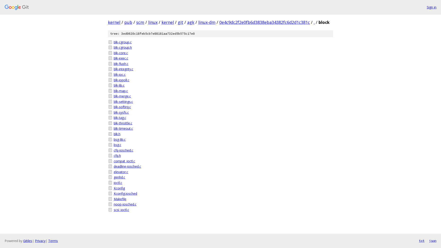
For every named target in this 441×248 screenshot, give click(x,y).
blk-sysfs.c (121, 112)
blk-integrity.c (123, 69)
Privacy (40, 241)
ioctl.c (118, 182)
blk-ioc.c (120, 74)
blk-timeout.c (123, 128)
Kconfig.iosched (125, 193)
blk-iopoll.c (121, 80)
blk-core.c (121, 53)
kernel (114, 22)
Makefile (120, 199)
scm (140, 22)
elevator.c (121, 172)
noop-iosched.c (125, 204)
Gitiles (27, 241)
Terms (53, 241)
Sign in (431, 7)
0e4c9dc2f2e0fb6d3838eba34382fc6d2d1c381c (264, 22)
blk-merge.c (122, 96)
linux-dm (206, 22)
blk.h (117, 134)
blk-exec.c (121, 58)
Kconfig (119, 188)
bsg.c (117, 145)
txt (421, 241)
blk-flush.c (121, 64)
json (432, 241)
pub (128, 22)
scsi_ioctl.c (121, 210)
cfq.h (117, 155)
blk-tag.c (120, 118)
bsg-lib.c (120, 139)
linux (153, 22)
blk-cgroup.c (123, 42)
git (180, 22)
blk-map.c (121, 91)
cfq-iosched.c (123, 150)
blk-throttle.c (123, 123)
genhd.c (119, 177)
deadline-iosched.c (127, 166)
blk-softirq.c (122, 107)
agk (190, 22)
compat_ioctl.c (124, 161)
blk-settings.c (123, 101)
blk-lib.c (119, 85)
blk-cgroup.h (123, 47)
